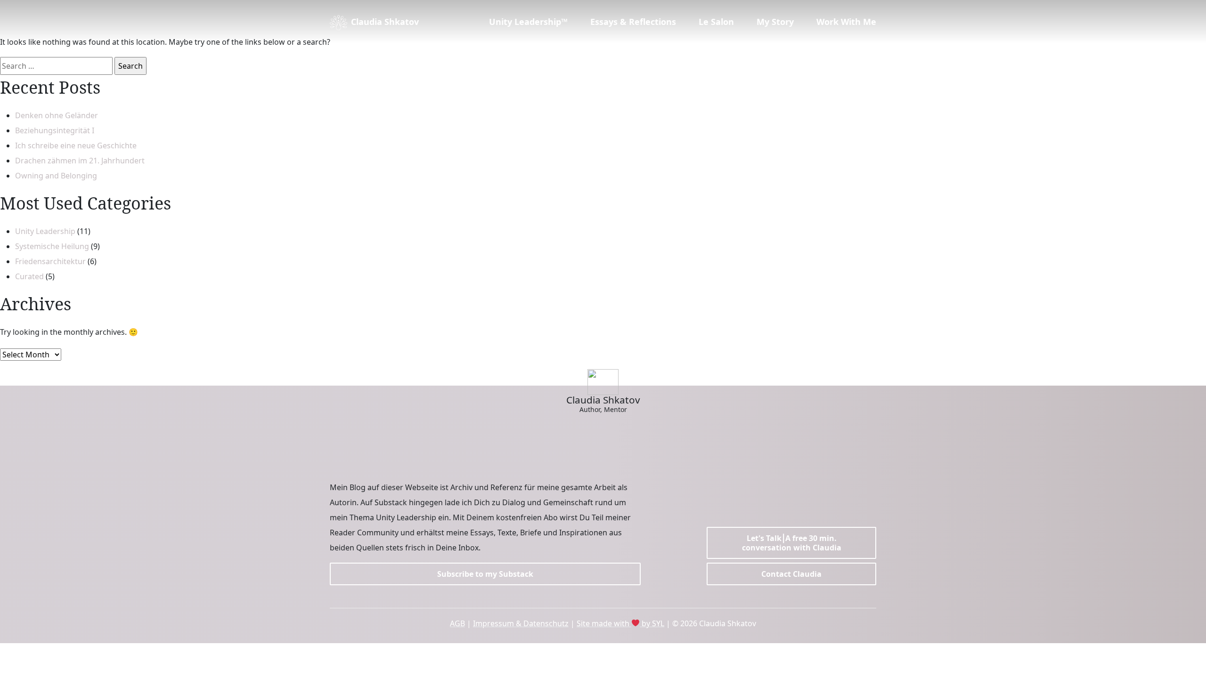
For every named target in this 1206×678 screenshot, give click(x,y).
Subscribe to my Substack (485, 574)
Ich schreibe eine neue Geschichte (76, 145)
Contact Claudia (791, 574)
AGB (457, 623)
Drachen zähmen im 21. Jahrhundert (80, 160)
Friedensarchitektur (50, 261)
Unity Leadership (45, 231)
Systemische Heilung (52, 246)
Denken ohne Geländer (56, 115)
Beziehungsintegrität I (54, 130)
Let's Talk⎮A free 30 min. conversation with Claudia (791, 543)
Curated (29, 276)
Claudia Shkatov (385, 21)
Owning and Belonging (56, 175)
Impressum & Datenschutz (521, 623)
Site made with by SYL (620, 623)
